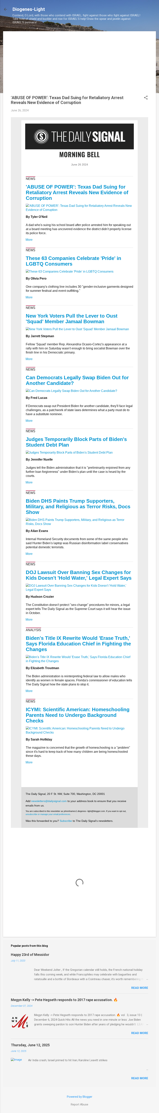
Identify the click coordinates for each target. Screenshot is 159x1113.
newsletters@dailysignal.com (49, 801)
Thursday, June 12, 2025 (30, 1045)
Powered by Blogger (79, 1096)
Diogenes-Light (28, 9)
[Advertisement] (79, 66)
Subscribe (66, 820)
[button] (145, 98)
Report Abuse (79, 1104)
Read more (139, 988)
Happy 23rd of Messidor (30, 955)
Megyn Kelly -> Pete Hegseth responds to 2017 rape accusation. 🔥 (64, 1000)
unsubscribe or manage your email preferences (48, 814)
